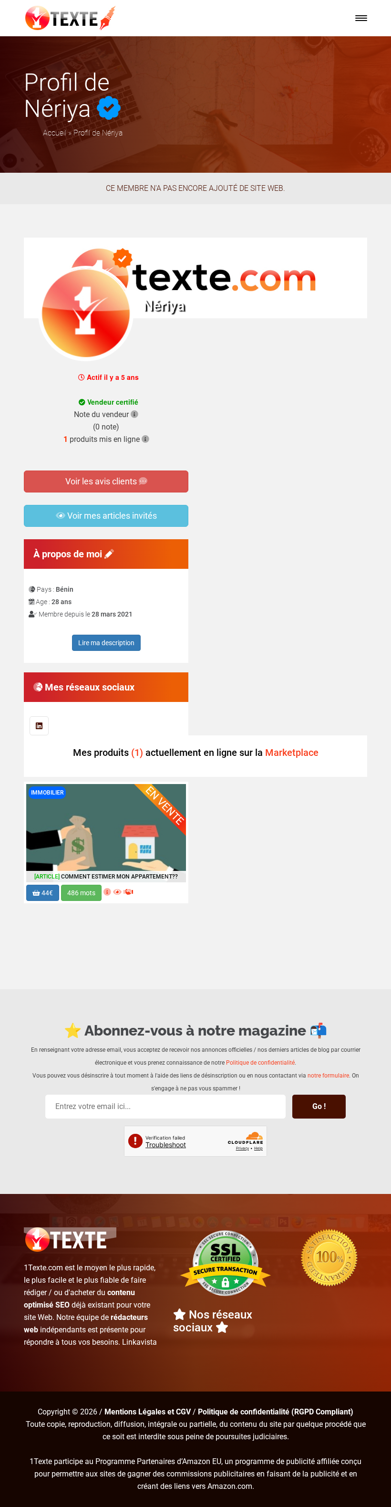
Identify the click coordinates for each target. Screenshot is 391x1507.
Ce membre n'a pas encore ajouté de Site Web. (195, 188)
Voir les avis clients (102, 481)
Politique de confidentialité (260, 1062)
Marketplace (292, 752)
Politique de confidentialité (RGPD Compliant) (275, 1411)
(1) (137, 752)
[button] (361, 18)
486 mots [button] (81, 893)
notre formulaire (328, 1075)
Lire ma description (106, 643)
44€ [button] (46, 893)
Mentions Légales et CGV (147, 1411)
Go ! (319, 1106)
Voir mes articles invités (111, 516)
